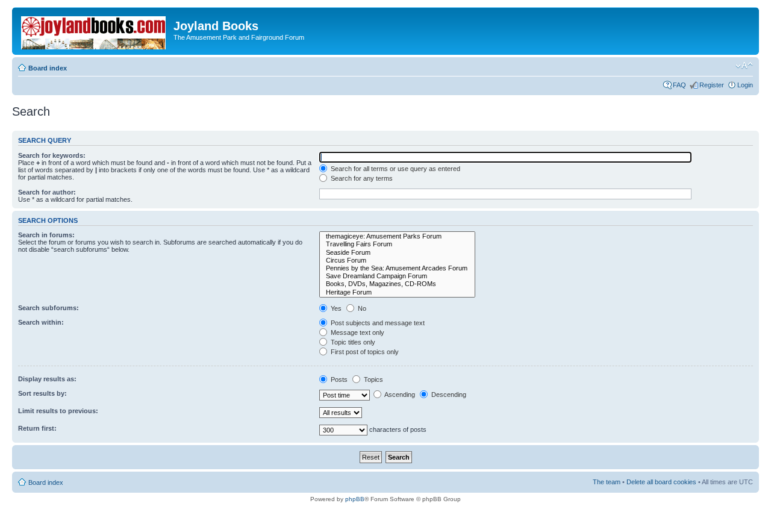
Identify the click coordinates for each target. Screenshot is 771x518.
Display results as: (47, 378)
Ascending (399, 394)
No (361, 308)
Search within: (41, 322)
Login (745, 85)
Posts (338, 379)
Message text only (356, 332)
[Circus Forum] (397, 260)
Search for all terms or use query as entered (394, 168)
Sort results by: (42, 393)
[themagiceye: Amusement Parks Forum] (397, 236)
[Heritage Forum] (397, 292)
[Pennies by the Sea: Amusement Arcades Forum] (397, 268)
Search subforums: (48, 307)
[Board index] (94, 30)
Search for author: (47, 192)
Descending (447, 394)
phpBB (354, 499)
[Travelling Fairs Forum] (397, 244)
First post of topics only (364, 351)
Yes (335, 308)
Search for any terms (361, 178)
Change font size (744, 65)
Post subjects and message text (377, 322)
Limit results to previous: (58, 410)
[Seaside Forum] (397, 253)
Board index (47, 68)
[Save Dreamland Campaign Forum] (397, 276)
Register (711, 85)
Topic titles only (352, 342)
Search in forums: (46, 235)
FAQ (679, 85)
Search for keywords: (52, 155)
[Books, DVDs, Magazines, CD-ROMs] (397, 284)
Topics (372, 379)
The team (606, 481)
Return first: (37, 428)
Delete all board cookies (661, 481)
